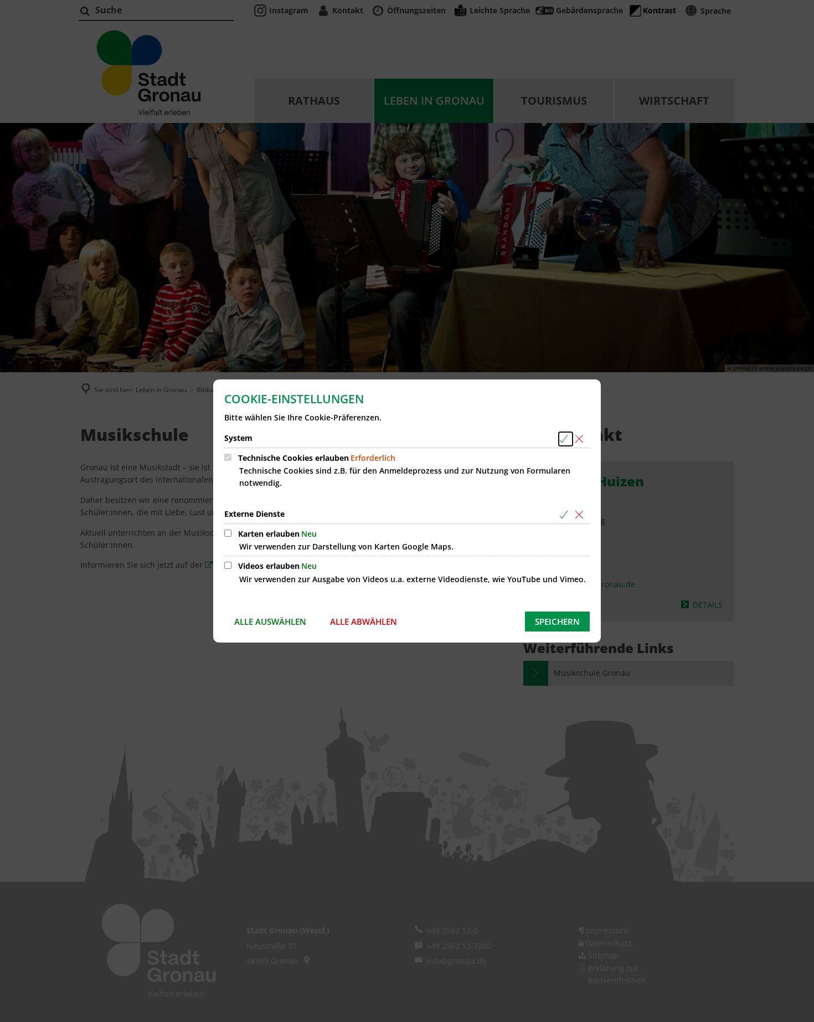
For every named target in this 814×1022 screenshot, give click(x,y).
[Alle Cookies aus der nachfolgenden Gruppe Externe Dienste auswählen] (566, 515)
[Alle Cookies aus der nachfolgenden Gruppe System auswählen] (566, 439)
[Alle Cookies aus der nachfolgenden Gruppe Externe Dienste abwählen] (581, 515)
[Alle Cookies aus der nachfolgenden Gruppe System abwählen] (581, 439)
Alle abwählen (363, 621)
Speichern (557, 621)
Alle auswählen (270, 621)
